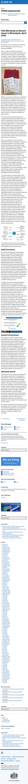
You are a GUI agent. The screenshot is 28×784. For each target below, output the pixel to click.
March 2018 (5, 635)
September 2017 (6, 643)
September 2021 (6, 580)
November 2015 (6, 675)
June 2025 (4, 554)
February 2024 (6, 561)
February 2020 (6, 603)
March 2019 (5, 617)
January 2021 (5, 589)
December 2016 (6, 656)
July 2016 (4, 663)
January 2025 (5, 557)
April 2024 (5, 560)
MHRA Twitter (6, 471)
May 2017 (4, 649)
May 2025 (4, 555)
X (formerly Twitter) (7, 427)
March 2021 (5, 586)
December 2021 (6, 579)
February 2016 (5, 671)
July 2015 (4, 681)
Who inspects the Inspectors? (21, 419)
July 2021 (4, 583)
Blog (2, 8)
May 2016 (4, 666)
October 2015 (5, 676)
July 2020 (4, 596)
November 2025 (6, 548)
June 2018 (4, 630)
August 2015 (5, 679)
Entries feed (5, 718)
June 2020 (5, 597)
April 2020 (5, 600)
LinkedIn (5, 429)
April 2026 (5, 545)
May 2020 (4, 599)
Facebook (18, 427)
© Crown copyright (14, 780)
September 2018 (6, 626)
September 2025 (6, 551)
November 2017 (6, 640)
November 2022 (6, 570)
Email (17, 429)
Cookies (17, 760)
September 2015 (6, 678)
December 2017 (6, 639)
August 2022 (5, 571)
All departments (11, 758)
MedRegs (3, 497)
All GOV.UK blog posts (18, 756)
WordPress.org (5, 721)
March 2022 (5, 574)
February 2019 (5, 619)
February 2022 (6, 576)
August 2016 (5, 662)
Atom (17, 482)
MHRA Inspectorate (10, 10)
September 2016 (6, 661)
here (15, 137)
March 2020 (5, 602)
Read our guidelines (5, 728)
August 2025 (5, 553)
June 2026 (5, 544)
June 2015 (4, 682)
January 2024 (5, 563)
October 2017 (5, 642)
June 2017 (4, 648)
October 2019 (5, 607)
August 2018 (5, 627)
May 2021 (4, 584)
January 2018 (5, 637)
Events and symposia (16, 40)
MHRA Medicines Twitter (8, 473)
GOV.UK (3, 758)
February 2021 (5, 587)
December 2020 (6, 590)
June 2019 (4, 613)
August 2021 (5, 581)
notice (7, 254)
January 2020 (5, 604)
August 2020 (5, 594)
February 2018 (5, 636)
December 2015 (6, 673)
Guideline (23, 271)
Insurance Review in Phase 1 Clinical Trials (12, 537)
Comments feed (6, 720)
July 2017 (4, 646)
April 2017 (4, 650)
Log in (3, 717)
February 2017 (5, 653)
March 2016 (5, 669)
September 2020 (6, 593)
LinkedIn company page (8, 474)
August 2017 (5, 645)
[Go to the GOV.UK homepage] (6, 2)
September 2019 (6, 609)
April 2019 (4, 616)
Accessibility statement (7, 760)
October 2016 (5, 659)
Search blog (5, 20)
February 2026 (6, 547)
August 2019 (5, 610)
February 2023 (6, 568)
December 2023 (6, 564)
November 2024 (6, 558)
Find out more (4, 442)
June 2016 (4, 665)
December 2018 (6, 622)
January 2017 (5, 655)
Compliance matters (6, 40)
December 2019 (6, 606)
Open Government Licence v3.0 (10, 767)
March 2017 (5, 652)
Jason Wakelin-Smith (6, 39)
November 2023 (6, 566)
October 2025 (5, 550)
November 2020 (6, 591)
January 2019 (5, 620)
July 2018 (4, 629)
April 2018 (4, 633)
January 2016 (5, 672)
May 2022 (4, 573)
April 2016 (4, 668)
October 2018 (5, 625)
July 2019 (4, 612)
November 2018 (6, 623)
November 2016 (6, 658)
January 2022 (5, 577)
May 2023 (4, 567)
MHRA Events (6, 418)
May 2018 (4, 632)
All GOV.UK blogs (6, 756)
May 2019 (4, 614)
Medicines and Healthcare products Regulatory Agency (16, 14)
